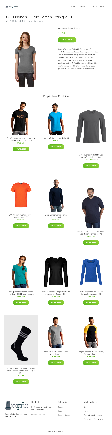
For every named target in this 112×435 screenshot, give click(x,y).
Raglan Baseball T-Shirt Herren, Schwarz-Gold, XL (91, 353)
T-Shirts (77, 28)
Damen (72, 6)
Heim (7, 21)
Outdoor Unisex (98, 6)
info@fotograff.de (38, 414)
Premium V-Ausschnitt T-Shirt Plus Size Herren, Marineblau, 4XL (90, 232)
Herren (83, 6)
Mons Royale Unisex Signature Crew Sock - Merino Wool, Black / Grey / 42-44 (21, 370)
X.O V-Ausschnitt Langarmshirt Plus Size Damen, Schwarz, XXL (56, 293)
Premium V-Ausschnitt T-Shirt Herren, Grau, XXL (56, 353)
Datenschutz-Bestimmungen (94, 419)
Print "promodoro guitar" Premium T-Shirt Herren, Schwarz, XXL (21, 139)
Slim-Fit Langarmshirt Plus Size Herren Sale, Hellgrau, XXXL (91, 156)
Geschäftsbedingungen (93, 415)
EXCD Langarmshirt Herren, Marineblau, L (56, 216)
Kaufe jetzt (67, 40)
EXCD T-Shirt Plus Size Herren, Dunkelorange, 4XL (21, 216)
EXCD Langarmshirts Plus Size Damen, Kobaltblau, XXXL (91, 293)
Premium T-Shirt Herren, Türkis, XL (56, 138)
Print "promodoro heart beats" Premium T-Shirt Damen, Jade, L (21, 293)
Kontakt (87, 411)
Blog (86, 407)
